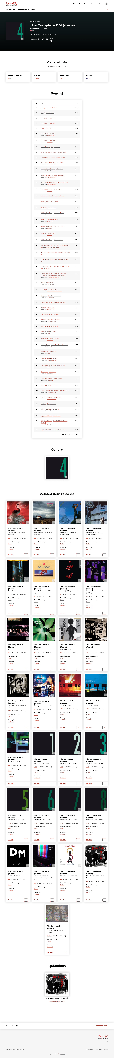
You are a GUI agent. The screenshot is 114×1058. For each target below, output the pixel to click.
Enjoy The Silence (46, 378)
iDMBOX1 (37, 79)
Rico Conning (50, 135)
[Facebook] (107, 1041)
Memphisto (44, 385)
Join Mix (58, 189)
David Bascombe (51, 164)
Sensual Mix (52, 351)
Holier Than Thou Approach (59, 345)
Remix (56, 201)
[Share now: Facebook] (39, 39)
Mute (9, 79)
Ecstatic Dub (57, 397)
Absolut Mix (57, 296)
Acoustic (53, 331)
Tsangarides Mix (63, 182)
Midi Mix (52, 123)
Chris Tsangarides (51, 184)
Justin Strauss (50, 284)
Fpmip (43, 128)
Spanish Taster (59, 196)
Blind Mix (52, 133)
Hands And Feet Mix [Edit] (61, 390)
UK (33, 30)
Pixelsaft (63, 1054)
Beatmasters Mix (53, 219)
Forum (93, 4)
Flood (48, 333)
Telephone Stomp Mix (58, 365)
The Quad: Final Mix (59, 429)
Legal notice (99, 1049)
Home (68, 4)
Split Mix (60, 162)
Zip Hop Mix (51, 282)
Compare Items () (12, 1026)
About (100, 4)
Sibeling (43, 404)
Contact (106, 1049)
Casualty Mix (52, 233)
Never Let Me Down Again (49, 152)
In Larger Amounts (59, 302)
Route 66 (43, 208)
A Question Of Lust (46, 266)
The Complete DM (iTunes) (53, 25)
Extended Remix (59, 213)
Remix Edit (50, 308)
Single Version (53, 108)
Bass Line (56, 409)
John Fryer (49, 191)
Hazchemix (52, 372)
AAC (31, 34)
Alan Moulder (50, 297)
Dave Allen (49, 235)
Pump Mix (54, 358)
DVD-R (49, 936)
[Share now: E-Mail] (46, 39)
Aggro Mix (61, 176)
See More (10, 554)
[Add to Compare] (26, 554)
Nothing (43, 252)
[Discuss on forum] (52, 40)
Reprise (56, 314)
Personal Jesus (45, 319)
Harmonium (56, 416)
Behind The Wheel (46, 201)
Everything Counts (47, 245)
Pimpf (42, 113)
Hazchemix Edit (54, 338)
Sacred (43, 259)
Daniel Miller (50, 340)
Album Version (58, 240)
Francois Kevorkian (51, 321)
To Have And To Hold (47, 196)
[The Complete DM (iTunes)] (18, 513)
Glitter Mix (59, 169)
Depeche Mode (35, 21)
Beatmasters (50, 221)
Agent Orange (45, 147)
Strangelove (44, 108)
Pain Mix (52, 140)
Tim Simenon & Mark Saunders (54, 277)
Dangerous (44, 326)
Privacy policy (89, 1049)
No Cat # (50, 947)
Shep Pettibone (51, 203)
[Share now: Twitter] (43, 39)
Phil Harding (50, 142)
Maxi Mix (52, 118)
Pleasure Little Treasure (48, 157)
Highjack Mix (53, 289)
